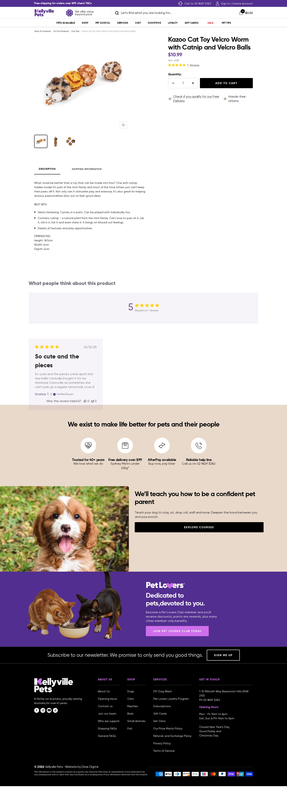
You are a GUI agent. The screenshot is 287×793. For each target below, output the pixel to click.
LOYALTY (173, 22)
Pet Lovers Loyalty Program (171, 698)
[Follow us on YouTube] (49, 710)
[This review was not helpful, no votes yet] (92, 401)
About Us (104, 691)
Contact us (105, 706)
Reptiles (132, 706)
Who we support (108, 721)
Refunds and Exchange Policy (172, 735)
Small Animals (136, 721)
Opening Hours (107, 698)
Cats (130, 698)
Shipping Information (87, 169)
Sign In (225, 3)
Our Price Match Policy (167, 728)
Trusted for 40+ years (88, 459)
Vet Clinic (159, 721)
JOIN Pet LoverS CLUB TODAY (177, 631)
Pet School (102, 22)
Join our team (107, 713)
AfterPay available (162, 459)
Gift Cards (192, 22)
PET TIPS (226, 22)
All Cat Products (61, 31)
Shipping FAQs (107, 728)
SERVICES (122, 22)
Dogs (130, 691)
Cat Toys (75, 31)
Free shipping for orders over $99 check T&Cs (63, 3)
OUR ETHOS (154, 22)
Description (47, 169)
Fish (129, 728)
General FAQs (107, 735)
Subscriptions (162, 706)
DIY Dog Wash (162, 691)
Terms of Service (164, 750)
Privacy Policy (162, 743)
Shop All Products (42, 31)
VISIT (138, 22)
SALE (210, 22)
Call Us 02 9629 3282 (197, 3)
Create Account (242, 3)
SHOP (85, 22)
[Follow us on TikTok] (55, 710)
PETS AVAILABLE (65, 22)
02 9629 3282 (211, 699)
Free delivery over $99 (125, 459)
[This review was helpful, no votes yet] (85, 401)
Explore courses (199, 527)
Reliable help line (199, 459)
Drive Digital (90, 767)
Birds (130, 713)
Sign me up (223, 655)
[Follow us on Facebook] (36, 710)
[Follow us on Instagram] (42, 710)
